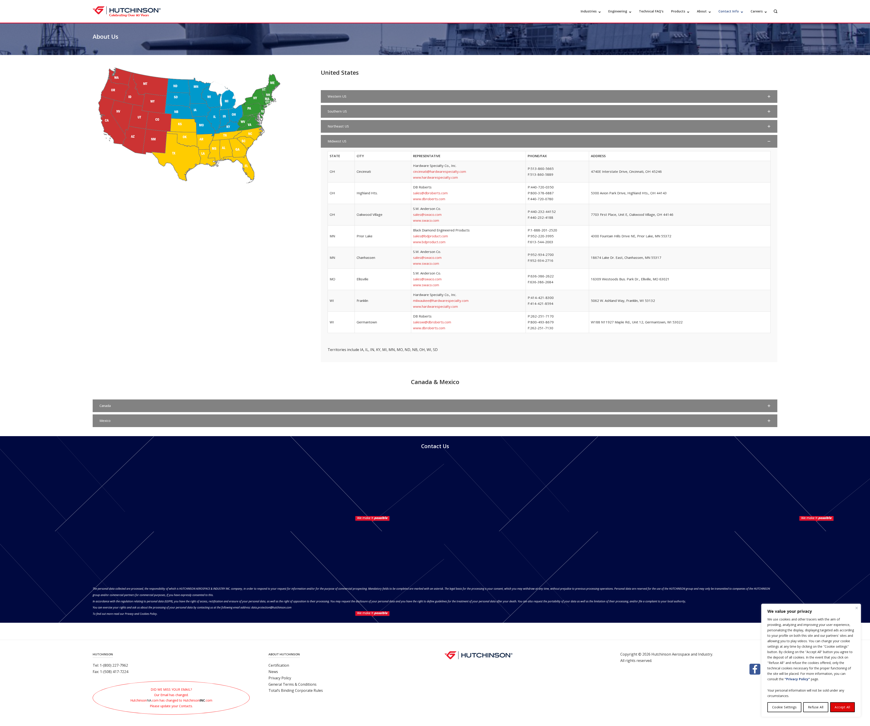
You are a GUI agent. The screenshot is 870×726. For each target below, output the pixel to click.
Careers (757, 11)
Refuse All (816, 707)
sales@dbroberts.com (430, 193)
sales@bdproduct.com (430, 236)
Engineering (617, 11)
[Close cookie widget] (857, 608)
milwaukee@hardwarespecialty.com (441, 300)
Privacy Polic (278, 678)
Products (678, 11)
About (702, 11)
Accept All (842, 707)
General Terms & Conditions (292, 684)
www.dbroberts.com (429, 199)
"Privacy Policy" (797, 679)
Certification (278, 665)
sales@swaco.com (427, 214)
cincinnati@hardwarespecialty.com (439, 171)
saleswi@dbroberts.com (432, 322)
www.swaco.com (426, 220)
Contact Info (728, 11)
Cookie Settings (784, 707)
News (273, 671)
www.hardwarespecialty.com (435, 177)
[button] (549, 96)
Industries (589, 11)
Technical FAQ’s (651, 11)
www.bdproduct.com (429, 242)
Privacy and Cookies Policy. (141, 614)
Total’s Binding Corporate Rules (295, 690)
